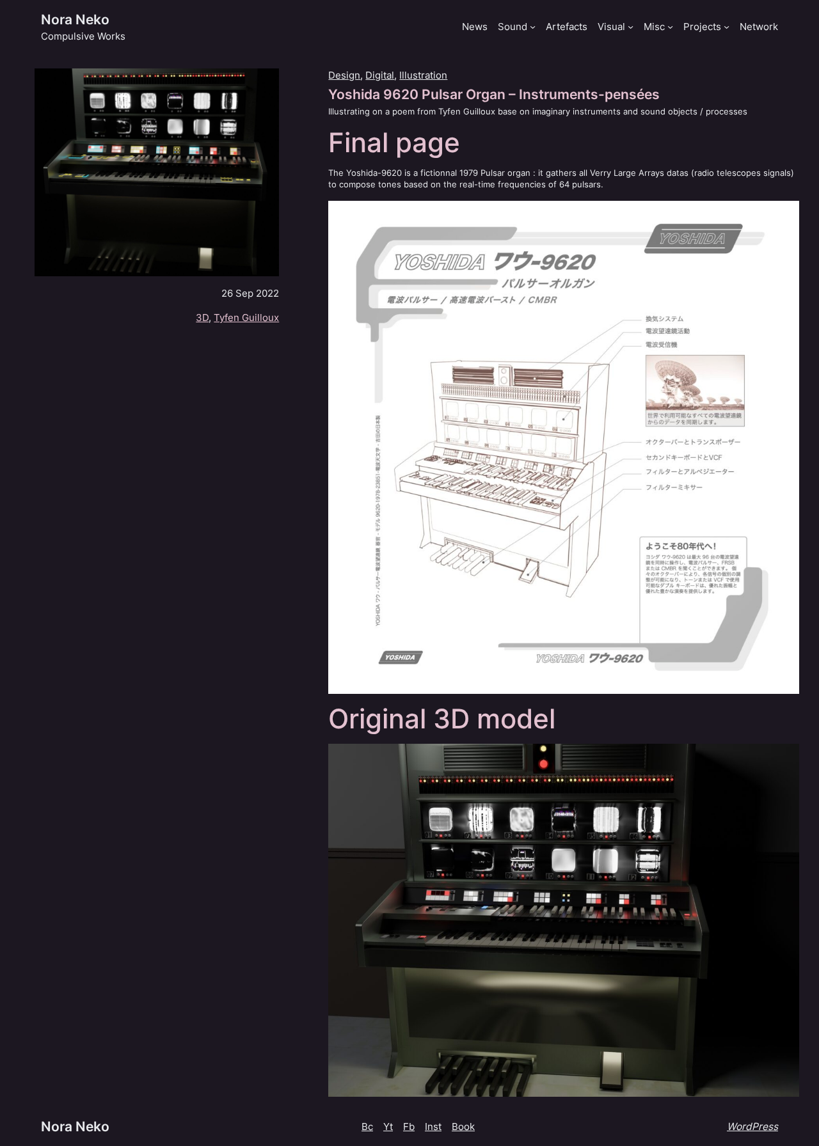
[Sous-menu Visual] (630, 26)
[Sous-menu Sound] (533, 26)
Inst (433, 1126)
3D (202, 317)
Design (344, 75)
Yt (388, 1126)
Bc (367, 1126)
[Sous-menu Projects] (726, 26)
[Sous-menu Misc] (670, 26)
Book (463, 1126)
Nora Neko (75, 19)
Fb (409, 1126)
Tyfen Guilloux (246, 317)
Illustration (423, 75)
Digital (379, 75)
